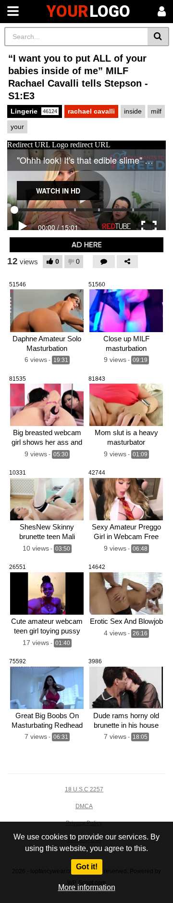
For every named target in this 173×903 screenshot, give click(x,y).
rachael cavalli (91, 111)
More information (86, 887)
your (17, 126)
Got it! (87, 867)
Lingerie (34, 111)
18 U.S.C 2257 (84, 789)
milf (156, 111)
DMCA (84, 806)
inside (133, 111)
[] (158, 36)
